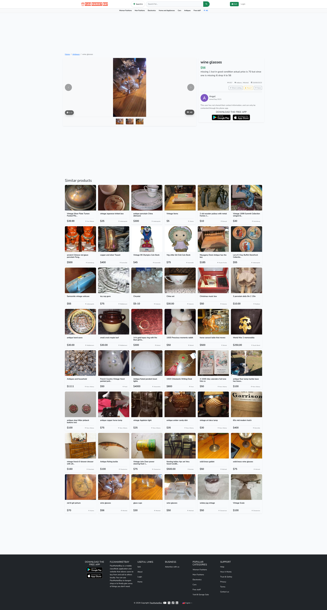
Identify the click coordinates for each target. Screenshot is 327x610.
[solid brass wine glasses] (246, 445)
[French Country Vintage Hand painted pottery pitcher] (113, 363)
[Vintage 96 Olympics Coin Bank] (146, 239)
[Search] (206, 4)
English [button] (188, 603)
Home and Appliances (167, 10)
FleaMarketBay (156, 603)
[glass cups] (146, 487)
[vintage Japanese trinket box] (113, 197)
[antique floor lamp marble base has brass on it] (246, 363)
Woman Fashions (125, 10)
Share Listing (236, 88)
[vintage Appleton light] (146, 404)
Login (243, 4)
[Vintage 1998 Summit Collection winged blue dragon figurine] (246, 197)
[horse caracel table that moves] (213, 321)
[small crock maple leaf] (113, 321)
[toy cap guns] (113, 280)
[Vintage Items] (180, 197)
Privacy (223, 581)
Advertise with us (172, 566)
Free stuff (197, 10)
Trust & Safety (226, 576)
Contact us (224, 591)
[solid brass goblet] (213, 445)
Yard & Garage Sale (201, 594)
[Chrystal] (146, 280)
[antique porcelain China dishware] (146, 197)
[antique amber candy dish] (180, 404)
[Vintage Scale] (246, 487)
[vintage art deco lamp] (213, 404)
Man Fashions (140, 10)
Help (222, 566)
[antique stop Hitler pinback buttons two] (80, 404)
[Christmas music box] (213, 280)
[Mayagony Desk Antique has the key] (213, 239)
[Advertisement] (163, 33)
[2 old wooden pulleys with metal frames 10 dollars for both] (213, 197)
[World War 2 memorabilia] (246, 321)
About (139, 571)
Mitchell (246, 83)
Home (67, 54)
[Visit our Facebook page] (173, 602)
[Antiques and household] (80, 363)
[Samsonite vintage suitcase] (80, 280)
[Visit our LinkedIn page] (177, 602)
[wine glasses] (113, 487)
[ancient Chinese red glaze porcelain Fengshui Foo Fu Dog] (80, 239)
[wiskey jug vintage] (213, 487)
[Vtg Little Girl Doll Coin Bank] (180, 239)
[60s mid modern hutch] (246, 404)
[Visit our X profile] (169, 602)
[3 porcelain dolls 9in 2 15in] (246, 280)
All (207, 10)
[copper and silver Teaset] (113, 239)
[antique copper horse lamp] (113, 404)
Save (259, 88)
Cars (179, 10)
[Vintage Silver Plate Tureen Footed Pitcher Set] (80, 197)
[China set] (180, 280)
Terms (222, 586)
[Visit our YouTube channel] (165, 602)
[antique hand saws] (80, 321)
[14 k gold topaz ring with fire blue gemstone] (146, 321)
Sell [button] (235, 4)
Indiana (239, 83)
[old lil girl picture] (80, 487)
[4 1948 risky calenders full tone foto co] (213, 363)
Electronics (152, 10)
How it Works (226, 571)
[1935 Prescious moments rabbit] (180, 321)
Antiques (187, 10)
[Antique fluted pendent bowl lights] (146, 363)
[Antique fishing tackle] (113, 445)
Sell (139, 566)
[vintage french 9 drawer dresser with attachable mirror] (80, 445)
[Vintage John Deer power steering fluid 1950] (146, 445)
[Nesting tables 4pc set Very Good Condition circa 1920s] (180, 445)
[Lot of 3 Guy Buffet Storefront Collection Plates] (246, 239)
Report (249, 88)
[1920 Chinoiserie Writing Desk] (180, 363)
